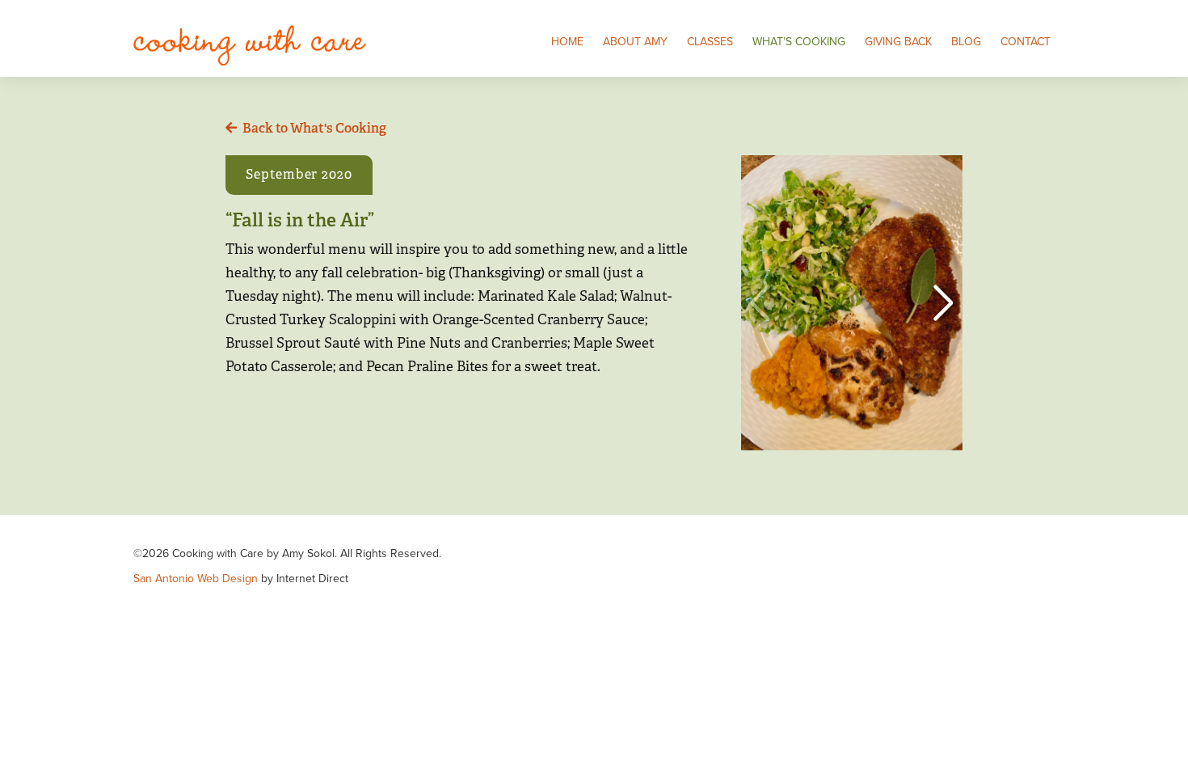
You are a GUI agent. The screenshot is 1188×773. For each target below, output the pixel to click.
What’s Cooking (798, 42)
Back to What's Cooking (314, 128)
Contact (1026, 42)
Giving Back (898, 42)
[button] (943, 303)
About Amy (635, 42)
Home (567, 42)
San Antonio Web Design (195, 578)
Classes (710, 42)
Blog (966, 42)
